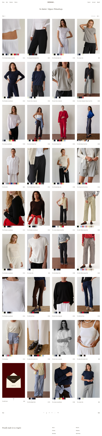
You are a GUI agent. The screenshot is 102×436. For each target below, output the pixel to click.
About (53, 427)
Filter (3, 16)
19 (57, 412)
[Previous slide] (4, 36)
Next (99, 412)
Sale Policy (78, 433)
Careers (53, 430)
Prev (3, 412)
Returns (77, 427)
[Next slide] (23, 36)
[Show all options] (20, 54)
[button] (98, 16)
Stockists (54, 433)
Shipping (78, 430)
